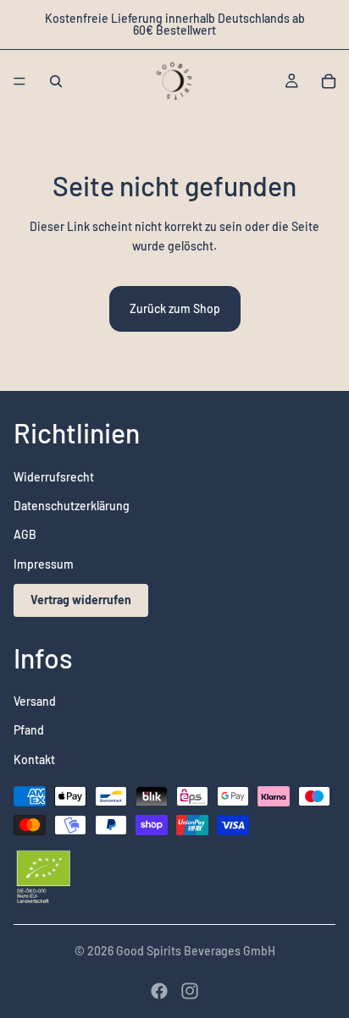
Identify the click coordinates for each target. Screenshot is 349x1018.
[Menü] (19, 81)
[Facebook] (159, 991)
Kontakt (34, 759)
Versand (35, 701)
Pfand (29, 731)
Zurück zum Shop (175, 308)
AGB (25, 535)
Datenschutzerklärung (72, 505)
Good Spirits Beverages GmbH (195, 951)
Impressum (44, 564)
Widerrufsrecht (54, 477)
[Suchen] (56, 81)
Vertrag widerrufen (80, 599)
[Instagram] (190, 991)
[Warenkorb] (328, 81)
